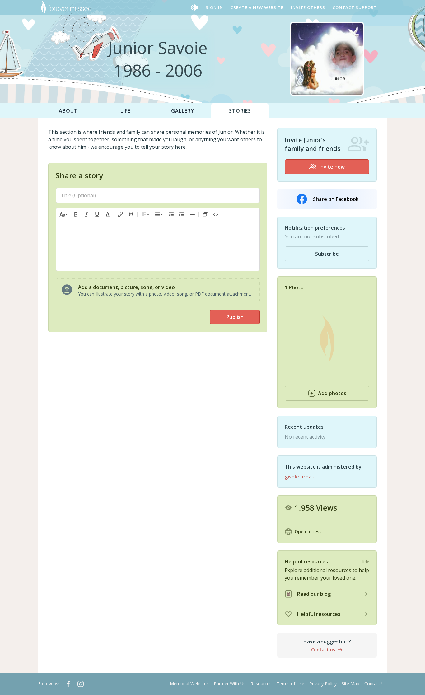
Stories (240, 110)
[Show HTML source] (215, 214)
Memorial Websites (189, 684)
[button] (64, 214)
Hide (365, 561)
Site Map (350, 684)
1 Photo (294, 287)
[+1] (181, 214)
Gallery (182, 110)
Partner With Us (229, 684)
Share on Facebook (336, 199)
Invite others (308, 7)
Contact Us (375, 684)
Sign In (214, 7)
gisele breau (300, 476)
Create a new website (257, 7)
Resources (261, 684)
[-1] (171, 214)
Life (125, 110)
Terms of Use (290, 684)
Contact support (355, 7)
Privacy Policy (323, 684)
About (68, 110)
